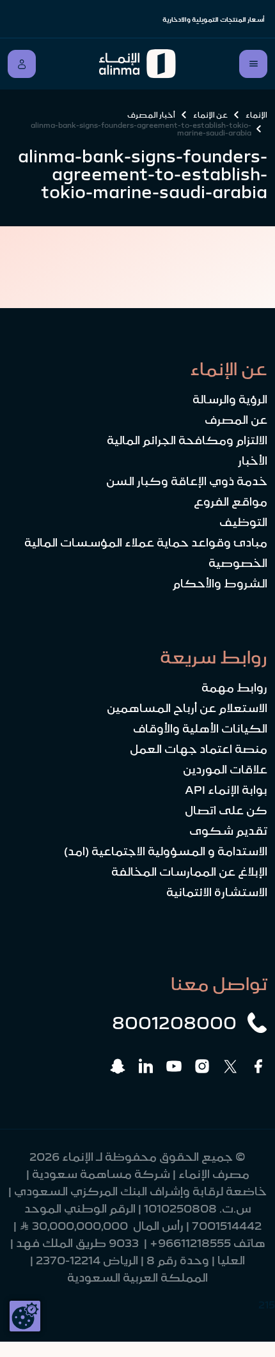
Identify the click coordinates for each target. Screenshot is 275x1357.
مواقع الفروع (230, 502)
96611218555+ (190, 1243)
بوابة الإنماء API (226, 790)
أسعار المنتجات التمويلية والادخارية (213, 19)
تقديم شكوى (228, 831)
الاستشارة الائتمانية (216, 892)
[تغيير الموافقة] (25, 1316)
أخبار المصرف (151, 115)
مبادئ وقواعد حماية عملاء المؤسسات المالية (145, 542)
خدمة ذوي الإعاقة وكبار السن (186, 481)
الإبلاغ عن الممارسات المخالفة (189, 872)
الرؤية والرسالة (229, 399)
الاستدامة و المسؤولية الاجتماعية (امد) (165, 851)
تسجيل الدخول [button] (22, 64)
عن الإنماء (210, 115)
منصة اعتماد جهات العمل (198, 749)
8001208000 (174, 1023)
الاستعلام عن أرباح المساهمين (187, 708)
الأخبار (252, 461)
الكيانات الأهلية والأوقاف (200, 728)
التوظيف (243, 522)
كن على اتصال (226, 810)
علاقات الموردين (225, 769)
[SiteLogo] (138, 64)
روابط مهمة (234, 688)
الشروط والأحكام (220, 583)
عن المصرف (236, 420)
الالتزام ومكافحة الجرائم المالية (187, 440)
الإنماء (256, 115)
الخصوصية (237, 563)
